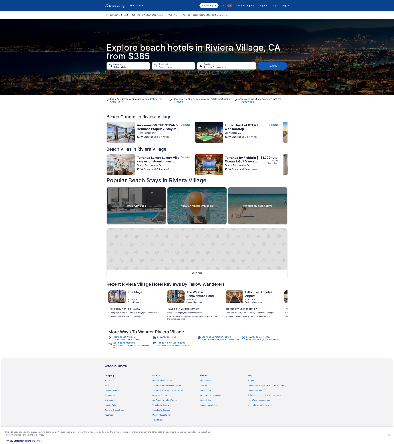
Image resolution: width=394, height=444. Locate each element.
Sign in (286, 5)
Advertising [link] (109, 415)
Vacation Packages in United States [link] (167, 390)
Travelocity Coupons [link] (161, 410)
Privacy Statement (15, 441)
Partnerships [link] (110, 395)
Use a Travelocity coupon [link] (259, 400)
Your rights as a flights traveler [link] (261, 405)
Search (273, 65)
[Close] (389, 435)
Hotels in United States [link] (162, 380)
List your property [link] (112, 390)
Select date (120, 67)
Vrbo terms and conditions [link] (211, 395)
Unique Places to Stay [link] (161, 415)
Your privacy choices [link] (209, 405)
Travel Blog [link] (157, 420)
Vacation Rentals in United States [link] (166, 385)
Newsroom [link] (109, 400)
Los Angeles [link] (184, 15)
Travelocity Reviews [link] (161, 405)
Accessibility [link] (205, 400)
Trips (275, 5)
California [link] (172, 15)
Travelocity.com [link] (112, 15)
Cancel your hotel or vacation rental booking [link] (267, 385)
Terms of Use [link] (205, 390)
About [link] (107, 380)
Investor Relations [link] (112, 405)
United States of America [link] (155, 15)
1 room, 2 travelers (215, 67)
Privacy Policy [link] (206, 380)
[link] (130, 338)
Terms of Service (33, 441)
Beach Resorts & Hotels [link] (131, 15)
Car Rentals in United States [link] (164, 400)
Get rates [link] (185, 124)
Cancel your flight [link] (255, 390)
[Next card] (287, 132)
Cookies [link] (203, 385)
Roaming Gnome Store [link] (114, 410)
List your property (245, 5)
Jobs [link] (107, 385)
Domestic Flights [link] (159, 395)
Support (263, 5)
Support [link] (251, 380)
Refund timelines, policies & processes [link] (264, 395)
